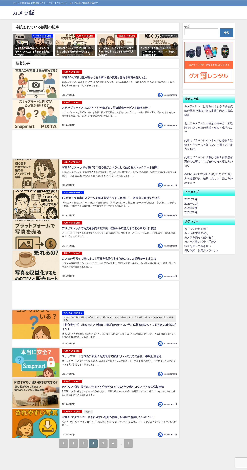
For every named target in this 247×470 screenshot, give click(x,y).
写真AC (88, 411)
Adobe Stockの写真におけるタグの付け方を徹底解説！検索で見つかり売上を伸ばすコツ (208, 178)
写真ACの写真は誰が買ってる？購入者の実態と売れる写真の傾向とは (104, 77)
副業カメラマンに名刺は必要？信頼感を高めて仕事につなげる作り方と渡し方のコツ (208, 161)
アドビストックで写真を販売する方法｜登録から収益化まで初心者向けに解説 (109, 228)
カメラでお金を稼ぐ (196, 229)
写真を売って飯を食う (72, 72)
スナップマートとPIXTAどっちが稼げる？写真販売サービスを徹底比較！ (106, 107)
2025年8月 (190, 212)
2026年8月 (190, 199)
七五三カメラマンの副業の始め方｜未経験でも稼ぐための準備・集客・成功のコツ (208, 127)
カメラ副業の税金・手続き (200, 241)
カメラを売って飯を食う (73, 192)
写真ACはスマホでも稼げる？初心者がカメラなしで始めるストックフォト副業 (109, 167)
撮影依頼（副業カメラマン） (201, 250)
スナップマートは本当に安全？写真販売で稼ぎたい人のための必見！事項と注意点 (111, 356)
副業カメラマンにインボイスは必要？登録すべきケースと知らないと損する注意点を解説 (208, 144)
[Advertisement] (95, 144)
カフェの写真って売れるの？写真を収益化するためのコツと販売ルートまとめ (109, 258)
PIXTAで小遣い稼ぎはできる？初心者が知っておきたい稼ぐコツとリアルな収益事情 (113, 386)
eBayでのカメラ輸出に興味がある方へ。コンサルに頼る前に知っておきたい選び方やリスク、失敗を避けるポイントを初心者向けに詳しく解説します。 (119, 318)
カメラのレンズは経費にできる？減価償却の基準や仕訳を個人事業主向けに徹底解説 (208, 110)
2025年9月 (190, 207)
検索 (187, 26)
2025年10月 (191, 203)
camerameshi (170, 95)
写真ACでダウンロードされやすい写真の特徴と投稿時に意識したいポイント (108, 417)
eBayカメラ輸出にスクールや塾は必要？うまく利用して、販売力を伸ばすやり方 (111, 197)
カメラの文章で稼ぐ (196, 233)
